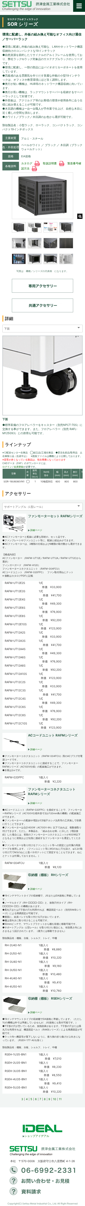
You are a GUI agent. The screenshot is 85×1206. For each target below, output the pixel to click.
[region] (42, 245)
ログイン (7, 466)
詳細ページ (36, 530)
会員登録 (18, 466)
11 (60, 1099)
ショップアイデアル (36, 1136)
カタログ (27, 163)
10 (54, 1099)
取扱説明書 (50, 163)
